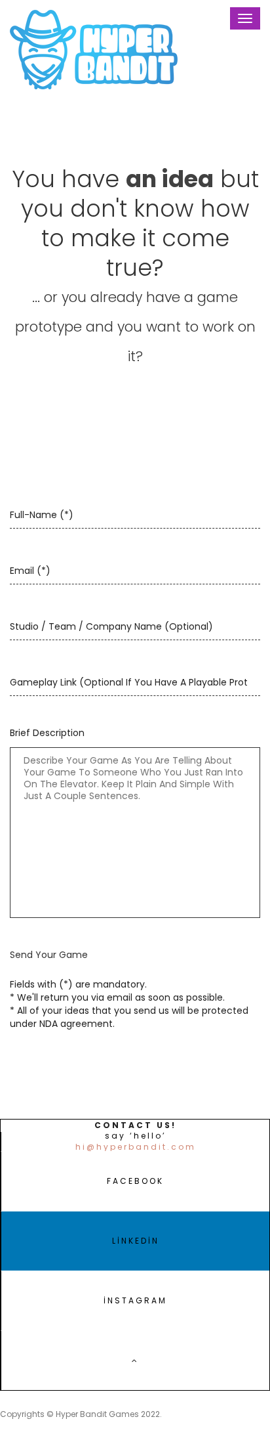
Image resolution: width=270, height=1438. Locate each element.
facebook (135, 1181)
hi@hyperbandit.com (135, 1147)
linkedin (135, 1240)
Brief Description (47, 732)
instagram (135, 1300)
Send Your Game (49, 954)
